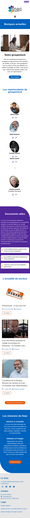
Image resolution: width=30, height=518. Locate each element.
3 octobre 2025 (7, 349)
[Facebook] (10, 486)
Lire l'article (7, 313)
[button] (15, 16)
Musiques (18, 309)
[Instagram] (2, 486)
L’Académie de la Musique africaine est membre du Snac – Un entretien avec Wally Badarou (14, 383)
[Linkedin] (6, 486)
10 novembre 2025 (8, 309)
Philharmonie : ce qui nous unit (14, 306)
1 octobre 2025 (7, 389)
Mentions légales (5, 505)
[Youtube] (14, 486)
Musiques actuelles (19, 389)
